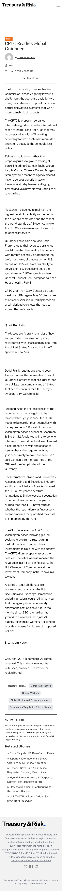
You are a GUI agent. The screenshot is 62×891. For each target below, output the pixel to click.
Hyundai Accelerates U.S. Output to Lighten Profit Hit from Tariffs (29, 779)
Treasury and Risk (26, 57)
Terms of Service (50, 880)
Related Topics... (17, 685)
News (8, 39)
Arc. (21, 880)
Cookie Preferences (38, 883)
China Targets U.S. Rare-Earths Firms (32, 753)
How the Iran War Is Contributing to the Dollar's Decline (29, 789)
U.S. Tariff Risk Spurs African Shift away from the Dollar (28, 798)
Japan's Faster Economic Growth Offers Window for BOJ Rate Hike (27, 760)
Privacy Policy (21, 883)
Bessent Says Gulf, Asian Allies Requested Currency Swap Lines (27, 770)
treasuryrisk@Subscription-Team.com (31, 860)
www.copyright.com (24, 729)
